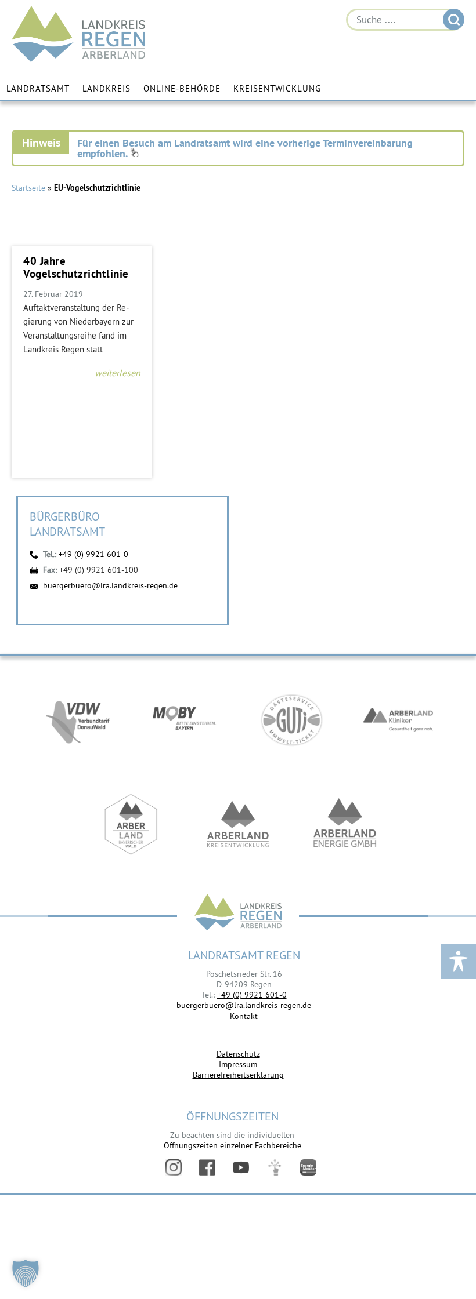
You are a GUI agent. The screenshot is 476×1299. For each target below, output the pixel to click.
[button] (25, 1273)
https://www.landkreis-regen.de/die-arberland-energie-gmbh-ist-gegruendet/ (345, 824)
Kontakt (244, 1016)
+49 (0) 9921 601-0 (93, 554)
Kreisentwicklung (277, 88)
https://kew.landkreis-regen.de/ (238, 824)
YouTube (241, 1167)
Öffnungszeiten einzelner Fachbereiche (232, 1145)
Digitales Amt (274, 1167)
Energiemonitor (308, 1167)
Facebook (207, 1167)
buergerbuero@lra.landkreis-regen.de (110, 585)
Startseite (28, 188)
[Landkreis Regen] (238, 913)
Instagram (173, 1167)
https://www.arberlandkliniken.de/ (398, 720)
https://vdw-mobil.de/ (78, 720)
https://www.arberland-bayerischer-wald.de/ (131, 824)
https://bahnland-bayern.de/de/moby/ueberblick (184, 720)
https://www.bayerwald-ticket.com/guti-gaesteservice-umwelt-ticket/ (291, 720)
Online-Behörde (182, 88)
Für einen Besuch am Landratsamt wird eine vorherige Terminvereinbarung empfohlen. (245, 148)
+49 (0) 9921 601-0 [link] (252, 994)
